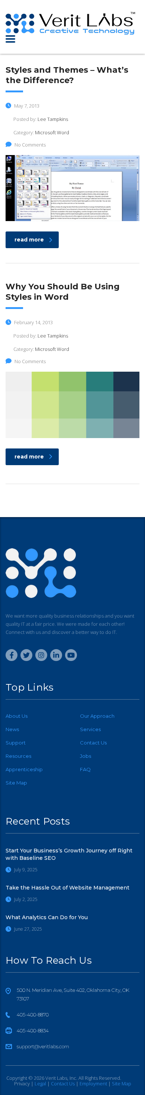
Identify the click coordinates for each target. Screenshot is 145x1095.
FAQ (85, 769)
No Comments (30, 144)
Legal (40, 1083)
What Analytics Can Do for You (47, 917)
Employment (93, 1083)
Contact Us (93, 743)
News (12, 729)
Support (16, 743)
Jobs (85, 756)
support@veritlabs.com (43, 1046)
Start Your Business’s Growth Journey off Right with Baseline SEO (69, 854)
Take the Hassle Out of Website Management (67, 887)
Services (90, 729)
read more (29, 239)
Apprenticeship (24, 769)
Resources (18, 756)
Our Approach (97, 716)
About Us (17, 716)
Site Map (16, 783)
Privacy (22, 1083)
